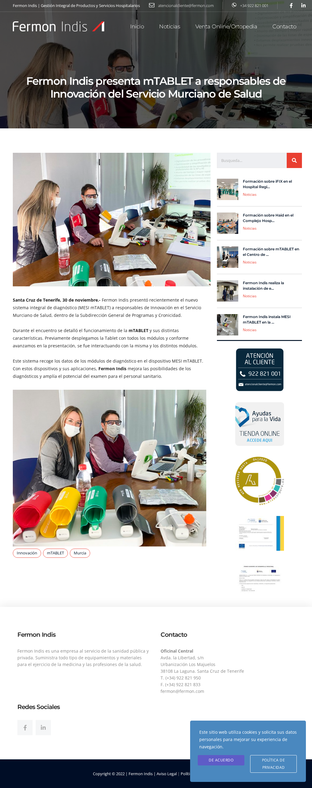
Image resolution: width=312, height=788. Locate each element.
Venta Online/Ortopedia (226, 26)
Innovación (27, 553)
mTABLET (55, 553)
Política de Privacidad (273, 764)
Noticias (169, 26)
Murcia (80, 553)
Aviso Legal (167, 773)
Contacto (284, 26)
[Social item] (25, 727)
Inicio (137, 26)
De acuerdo (221, 760)
